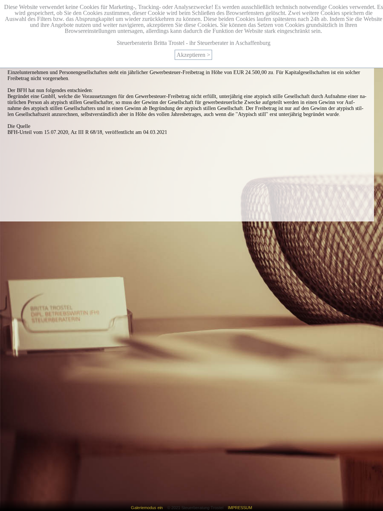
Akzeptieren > (193, 55)
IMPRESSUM (237, 507)
